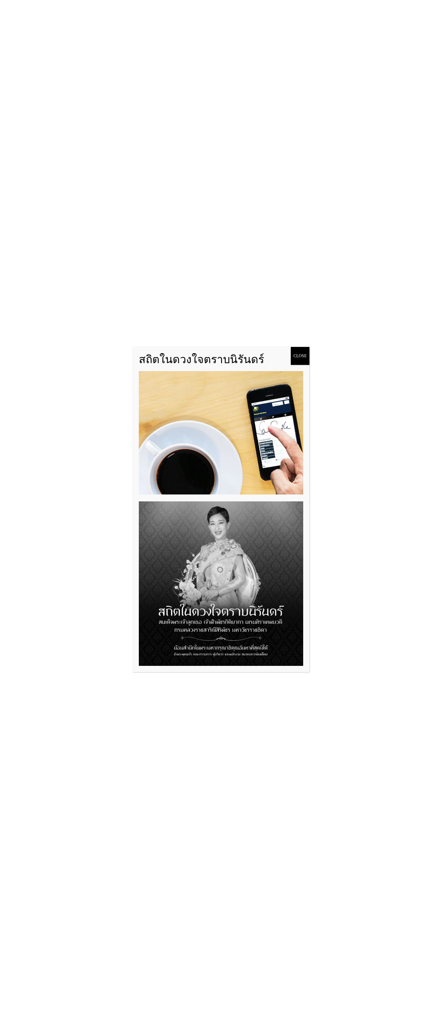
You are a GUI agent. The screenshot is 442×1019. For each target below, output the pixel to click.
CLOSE (300, 355)
